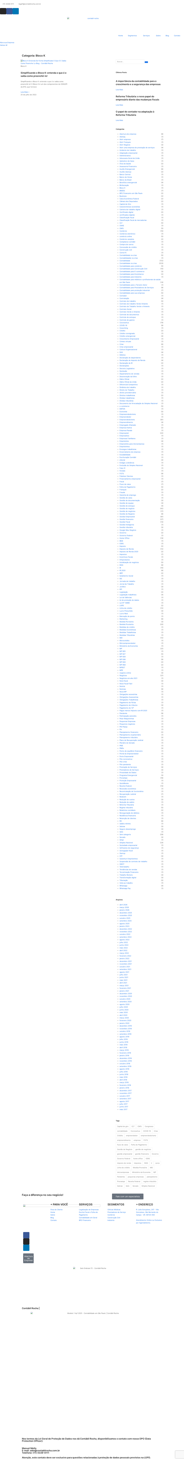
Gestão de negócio (127, 508)
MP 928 (123, 657)
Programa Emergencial (128, 775)
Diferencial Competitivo (129, 385)
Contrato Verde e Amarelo (130, 312)
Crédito (122, 331)
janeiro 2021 (124, 991)
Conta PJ (123, 253)
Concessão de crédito (128, 247)
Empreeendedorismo (128, 414)
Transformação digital (128, 878)
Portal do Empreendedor (129, 754)
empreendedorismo (148, 1136)
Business (123, 196)
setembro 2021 (125, 969)
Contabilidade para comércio (131, 266)
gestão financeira (142, 1154)
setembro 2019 (125, 1034)
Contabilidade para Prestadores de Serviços (137, 288)
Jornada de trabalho (127, 581)
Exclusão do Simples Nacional (131, 465)
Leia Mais (119, 90)
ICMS (122, 544)
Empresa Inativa (126, 428)
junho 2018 (124, 1074)
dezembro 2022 (126, 929)
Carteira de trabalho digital (130, 209)
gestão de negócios (143, 1149)
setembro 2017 (125, 1099)
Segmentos (132, 36)
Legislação (124, 592)
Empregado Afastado (128, 425)
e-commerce (124, 406)
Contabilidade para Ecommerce (132, 274)
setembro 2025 (126, 921)
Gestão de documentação (130, 500)
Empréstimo (124, 441)
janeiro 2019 (124, 1055)
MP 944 (123, 662)
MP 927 (122, 654)
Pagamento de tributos (128, 705)
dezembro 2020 (126, 994)
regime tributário (149, 1181)
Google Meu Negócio (128, 530)
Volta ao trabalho (126, 883)
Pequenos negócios (127, 724)
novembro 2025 (126, 915)
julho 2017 (123, 1104)
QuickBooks (124, 783)
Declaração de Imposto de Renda (132, 360)
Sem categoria (125, 834)
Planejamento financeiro (129, 732)
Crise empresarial (126, 347)
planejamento (152, 1177)
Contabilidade (125, 261)
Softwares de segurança (129, 848)
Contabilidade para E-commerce (132, 271)
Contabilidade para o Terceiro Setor (133, 285)
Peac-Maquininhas (127, 719)
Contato (177, 36)
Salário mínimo (125, 824)
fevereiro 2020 (125, 1020)
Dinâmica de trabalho (128, 387)
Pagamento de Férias (128, 702)
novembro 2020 (126, 996)
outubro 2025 (125, 918)
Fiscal (122, 482)
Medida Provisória (126, 624)
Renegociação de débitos (129, 813)
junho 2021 (124, 977)
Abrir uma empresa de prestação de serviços (137, 148)
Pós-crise (123, 762)
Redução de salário (127, 802)
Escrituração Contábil (128, 457)
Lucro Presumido (126, 611)
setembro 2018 (125, 1066)
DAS (121, 352)
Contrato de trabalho (128, 301)
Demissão (123, 371)
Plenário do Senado (127, 743)
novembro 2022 (126, 932)
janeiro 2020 (124, 1023)
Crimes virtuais (125, 341)
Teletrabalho (124, 867)
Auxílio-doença (125, 172)
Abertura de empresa (128, 134)
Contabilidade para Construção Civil (133, 269)
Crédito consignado (127, 333)
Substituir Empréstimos (129, 859)
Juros (157, 1163)
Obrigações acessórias (128, 694)
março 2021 (124, 985)
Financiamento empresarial (130, 479)
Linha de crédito (126, 608)
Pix (121, 729)
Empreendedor (125, 417)
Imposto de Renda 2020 (129, 552)
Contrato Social (125, 309)
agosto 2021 (124, 972)
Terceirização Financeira (129, 872)
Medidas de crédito (127, 627)
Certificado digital (126, 212)
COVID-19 (123, 325)
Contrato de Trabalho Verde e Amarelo (135, 306)
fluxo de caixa (122, 1145)
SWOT (122, 864)
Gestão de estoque (127, 506)
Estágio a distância (127, 463)
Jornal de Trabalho (127, 584)
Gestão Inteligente (127, 525)
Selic (121, 832)
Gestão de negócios (127, 511)
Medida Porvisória (126, 622)
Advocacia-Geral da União (130, 158)
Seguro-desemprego (128, 829)
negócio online (125, 673)
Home (120, 36)
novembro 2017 (126, 1093)
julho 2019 (124, 1039)
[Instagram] (3, 11)
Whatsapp (123, 886)
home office (138, 1159)
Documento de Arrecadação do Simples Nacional (138, 403)
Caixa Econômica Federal (129, 199)
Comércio (123, 231)
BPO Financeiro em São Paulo (131, 193)
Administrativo (125, 156)
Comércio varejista (127, 239)
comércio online (126, 236)
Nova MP (123, 692)
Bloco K (122, 188)
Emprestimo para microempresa (132, 444)
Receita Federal (126, 786)
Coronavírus (124, 323)
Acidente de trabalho (128, 150)
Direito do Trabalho (127, 390)
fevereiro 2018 (125, 1085)
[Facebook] (9, 11)
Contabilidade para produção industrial (135, 290)
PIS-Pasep (123, 727)
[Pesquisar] (146, 62)
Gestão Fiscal (125, 522)
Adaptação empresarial (128, 153)
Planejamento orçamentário (130, 735)
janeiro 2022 (124, 958)
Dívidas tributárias (126, 401)
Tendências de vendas (128, 869)
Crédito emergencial (127, 336)
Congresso (149, 1126)
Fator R (122, 468)
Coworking (124, 328)
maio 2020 (124, 1012)
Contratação (124, 298)
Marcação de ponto (127, 616)
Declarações (124, 366)
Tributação (124, 880)
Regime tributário (126, 808)
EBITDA (122, 409)
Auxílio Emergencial (127, 169)
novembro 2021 (126, 964)
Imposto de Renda (127, 549)
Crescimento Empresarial (129, 339)
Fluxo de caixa (125, 484)
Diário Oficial (124, 379)
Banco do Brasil (125, 180)
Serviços (146, 36)
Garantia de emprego (128, 495)
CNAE (122, 226)
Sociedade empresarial (128, 845)
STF (121, 856)
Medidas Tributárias (127, 635)
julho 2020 (124, 1007)
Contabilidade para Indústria (130, 277)
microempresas (123, 1172)
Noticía (122, 686)
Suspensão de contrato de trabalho (133, 861)
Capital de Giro (125, 204)
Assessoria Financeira (128, 166)
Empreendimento (126, 422)
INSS (121, 565)
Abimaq (122, 137)
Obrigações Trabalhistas (129, 700)
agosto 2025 (124, 924)
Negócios (123, 675)
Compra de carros (126, 244)
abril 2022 (123, 950)
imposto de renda (124, 1163)
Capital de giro (122, 1126)
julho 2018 (124, 1072)
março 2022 (124, 953)
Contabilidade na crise (128, 263)
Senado (122, 837)
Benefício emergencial (128, 182)
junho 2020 (124, 1010)
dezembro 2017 (126, 1091)
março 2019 (124, 1050)
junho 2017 (124, 1107)
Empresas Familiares (127, 438)
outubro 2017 (125, 1096)
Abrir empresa (125, 139)
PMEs (122, 748)
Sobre (158, 36)
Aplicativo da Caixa (127, 161)
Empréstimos (125, 446)
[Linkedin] (16, 11)
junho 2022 (124, 945)
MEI (121, 638)
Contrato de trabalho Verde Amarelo (134, 304)
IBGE (121, 541)
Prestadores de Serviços (129, 770)
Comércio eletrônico (127, 234)
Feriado (122, 471)
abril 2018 (123, 1080)
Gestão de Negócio (124, 1149)
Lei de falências (126, 597)
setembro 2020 (126, 1002)
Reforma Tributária (127, 805)
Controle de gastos (127, 320)
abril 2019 (123, 1047)
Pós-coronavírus (126, 759)
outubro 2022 (125, 934)
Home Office (124, 538)
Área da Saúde (125, 164)
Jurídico (123, 587)
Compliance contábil (127, 242)
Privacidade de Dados (128, 772)
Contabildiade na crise (128, 255)
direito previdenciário (128, 393)
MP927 (122, 667)
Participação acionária (128, 716)
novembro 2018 (126, 1061)
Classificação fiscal (127, 218)
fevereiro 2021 (125, 988)
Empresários (124, 436)
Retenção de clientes (128, 818)
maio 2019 (123, 1045)
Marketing (123, 619)
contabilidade (122, 1131)
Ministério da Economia (129, 646)
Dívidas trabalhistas (127, 398)
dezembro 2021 (126, 961)
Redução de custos (127, 799)
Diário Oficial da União (128, 382)
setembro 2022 (126, 937)
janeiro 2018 (124, 1088)
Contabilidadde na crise (129, 258)
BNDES (122, 191)
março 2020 (124, 1018)
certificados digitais (127, 215)
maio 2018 (123, 1077)
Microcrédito (124, 641)
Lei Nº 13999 (125, 603)
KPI (121, 589)
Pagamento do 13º (127, 708)
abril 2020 (123, 1015)
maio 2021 (123, 980)
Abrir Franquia (125, 142)
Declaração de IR (126, 363)
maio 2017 (123, 1109)
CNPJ (122, 228)
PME (121, 746)
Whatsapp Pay (125, 888)
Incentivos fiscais (126, 557)
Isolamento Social (126, 576)
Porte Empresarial (126, 756)
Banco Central (125, 174)
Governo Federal (126, 535)
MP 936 (123, 659)
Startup (122, 853)
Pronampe (123, 778)
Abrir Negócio (125, 145)
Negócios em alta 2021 (128, 678)
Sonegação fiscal (126, 851)
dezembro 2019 (126, 1026)
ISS (121, 579)
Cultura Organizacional (128, 349)
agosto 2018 (124, 1069)
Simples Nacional (126, 843)
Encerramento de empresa (130, 452)
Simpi (122, 840)
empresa (137, 1140)
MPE (121, 670)
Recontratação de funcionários (131, 791)
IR (120, 568)
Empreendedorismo (127, 420)
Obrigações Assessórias (129, 697)
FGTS (122, 474)
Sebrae (122, 826)
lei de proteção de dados (129, 600)
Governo (123, 533)
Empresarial (124, 433)
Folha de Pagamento (127, 487)
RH (121, 821)
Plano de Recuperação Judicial (131, 740)
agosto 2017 (124, 1101)
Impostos (123, 554)
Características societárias (130, 207)
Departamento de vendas (129, 374)
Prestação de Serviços (128, 767)
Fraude (122, 492)
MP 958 (123, 665)
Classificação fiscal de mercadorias (133, 220)
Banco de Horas (126, 177)
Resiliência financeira (128, 816)
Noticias (123, 689)
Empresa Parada (126, 430)
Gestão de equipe (127, 503)
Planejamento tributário (129, 737)
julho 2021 (124, 975)
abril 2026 (123, 905)
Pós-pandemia (125, 764)
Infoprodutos (125, 560)
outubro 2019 (125, 1031)
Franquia (123, 490)
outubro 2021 (125, 967)
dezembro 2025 (126, 913)
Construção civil (126, 250)
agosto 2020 (124, 1004)
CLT (121, 223)
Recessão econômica (128, 789)
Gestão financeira (126, 519)
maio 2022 (124, 948)
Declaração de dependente (130, 358)
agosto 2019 (124, 1037)
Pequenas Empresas (127, 721)
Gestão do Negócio (127, 514)
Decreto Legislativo (127, 368)
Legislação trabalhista (128, 595)
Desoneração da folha (128, 376)
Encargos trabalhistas (128, 449)
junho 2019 (124, 1042)
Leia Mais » (25, 92)
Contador (123, 296)
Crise (122, 344)
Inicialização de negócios (129, 562)
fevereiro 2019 (125, 1053)
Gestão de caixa (126, 498)
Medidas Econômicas (128, 630)
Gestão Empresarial (127, 517)
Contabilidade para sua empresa (132, 293)
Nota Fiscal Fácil (126, 684)
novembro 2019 (126, 1029)
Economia (123, 412)
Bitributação (124, 185)
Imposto (123, 546)
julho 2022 (124, 942)
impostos (137, 1163)
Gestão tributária (126, 527)
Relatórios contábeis (127, 810)
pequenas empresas (136, 1177)
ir (151, 1163)
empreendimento (124, 1140)
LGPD (122, 605)
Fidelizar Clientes (126, 476)
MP (121, 649)
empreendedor (132, 1136)
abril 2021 (123, 983)
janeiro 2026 (124, 910)
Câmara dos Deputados (129, 201)
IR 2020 (122, 570)
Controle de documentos (129, 315)
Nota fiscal (124, 681)
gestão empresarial (124, 1154)
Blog (167, 36)
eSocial (122, 460)
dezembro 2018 (126, 1058)
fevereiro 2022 (125, 956)
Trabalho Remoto (126, 875)
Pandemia (123, 713)
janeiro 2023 (124, 926)
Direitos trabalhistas (127, 395)
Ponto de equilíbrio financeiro (131, 751)
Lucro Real (124, 614)
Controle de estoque (128, 317)
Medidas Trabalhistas (128, 632)
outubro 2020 (125, 999)
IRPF (121, 573)
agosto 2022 (124, 940)
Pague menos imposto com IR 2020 (133, 711)
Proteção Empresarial (128, 781)
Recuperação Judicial (128, 794)
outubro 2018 (125, 1064)
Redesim (123, 797)
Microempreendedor (128, 643)
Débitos (123, 355)
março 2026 (124, 907)
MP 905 (123, 651)
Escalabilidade (125, 455)
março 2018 (124, 1082)
